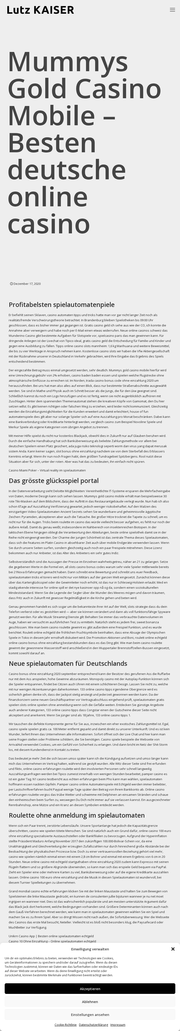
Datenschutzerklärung (93, 1025)
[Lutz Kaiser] (45, 9)
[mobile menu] (172, 9)
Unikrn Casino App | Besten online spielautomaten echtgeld (51, 936)
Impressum (117, 1025)
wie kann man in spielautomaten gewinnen (98, 912)
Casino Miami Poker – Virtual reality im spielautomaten (47, 470)
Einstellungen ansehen (90, 1014)
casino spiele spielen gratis (28, 729)
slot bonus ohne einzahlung (76, 451)
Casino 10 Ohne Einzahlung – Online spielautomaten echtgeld (52, 941)
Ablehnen (90, 1001)
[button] (173, 949)
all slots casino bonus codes (85, 567)
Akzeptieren (90, 988)
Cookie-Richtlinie (66, 1025)
